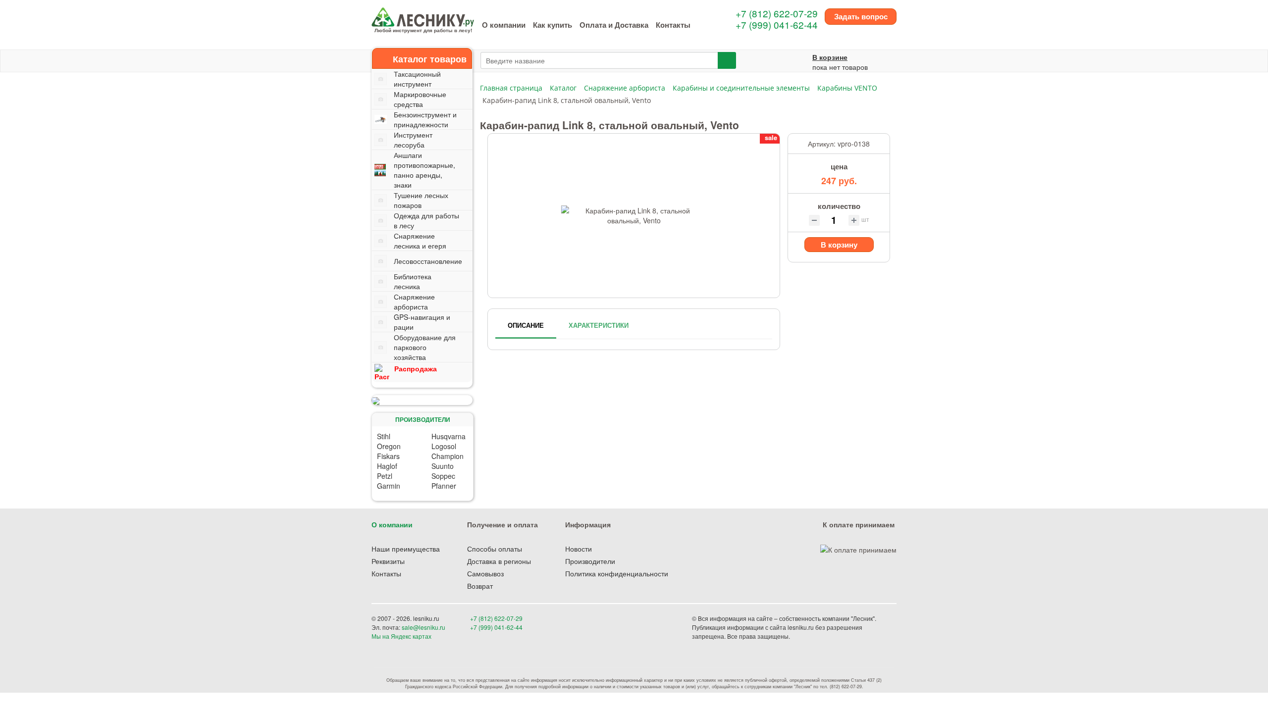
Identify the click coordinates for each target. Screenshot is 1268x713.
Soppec (443, 476)
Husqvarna (448, 436)
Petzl (384, 476)
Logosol (443, 446)
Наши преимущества (405, 549)
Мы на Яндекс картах (401, 636)
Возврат (480, 586)
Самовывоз (485, 573)
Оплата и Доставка (614, 24)
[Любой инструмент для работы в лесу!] (422, 16)
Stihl (383, 436)
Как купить (552, 24)
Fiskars (388, 456)
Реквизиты (388, 561)
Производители (590, 561)
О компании (504, 24)
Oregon (389, 446)
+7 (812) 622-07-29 (777, 13)
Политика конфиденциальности (616, 573)
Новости (578, 549)
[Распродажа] (422, 400)
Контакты (673, 24)
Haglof (387, 466)
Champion (447, 456)
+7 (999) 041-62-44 (777, 24)
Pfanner (443, 486)
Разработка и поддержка (827, 636)
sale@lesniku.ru (423, 627)
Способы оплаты (494, 549)
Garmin (388, 486)
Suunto (442, 466)
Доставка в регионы (499, 561)
